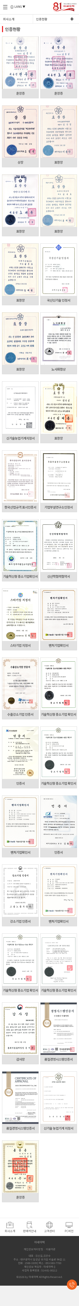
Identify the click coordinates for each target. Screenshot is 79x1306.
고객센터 (49, 1231)
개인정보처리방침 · (34, 1249)
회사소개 (8, 19)
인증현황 (41, 19)
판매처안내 (29, 1231)
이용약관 (51, 1249)
